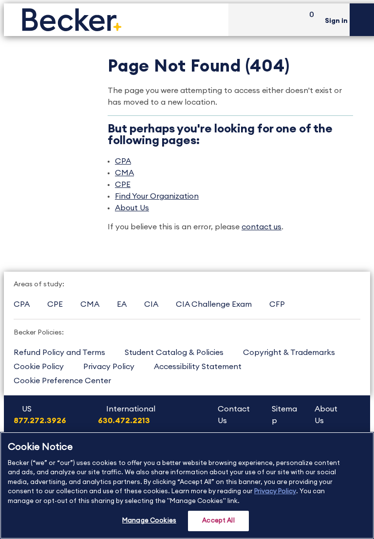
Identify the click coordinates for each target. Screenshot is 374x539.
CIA (151, 304)
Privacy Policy (108, 367)
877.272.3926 (40, 421)
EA (122, 304)
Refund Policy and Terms (59, 352)
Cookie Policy (39, 367)
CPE (123, 184)
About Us (132, 208)
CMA (124, 173)
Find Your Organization (157, 196)
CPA (123, 161)
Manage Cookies (149, 521)
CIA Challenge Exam (214, 304)
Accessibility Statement (198, 367)
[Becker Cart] (308, 20)
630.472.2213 (124, 421)
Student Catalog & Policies (174, 352)
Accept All (218, 521)
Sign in (336, 21)
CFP (277, 304)
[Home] (116, 19)
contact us (261, 227)
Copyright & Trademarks (289, 352)
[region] (187, 485)
